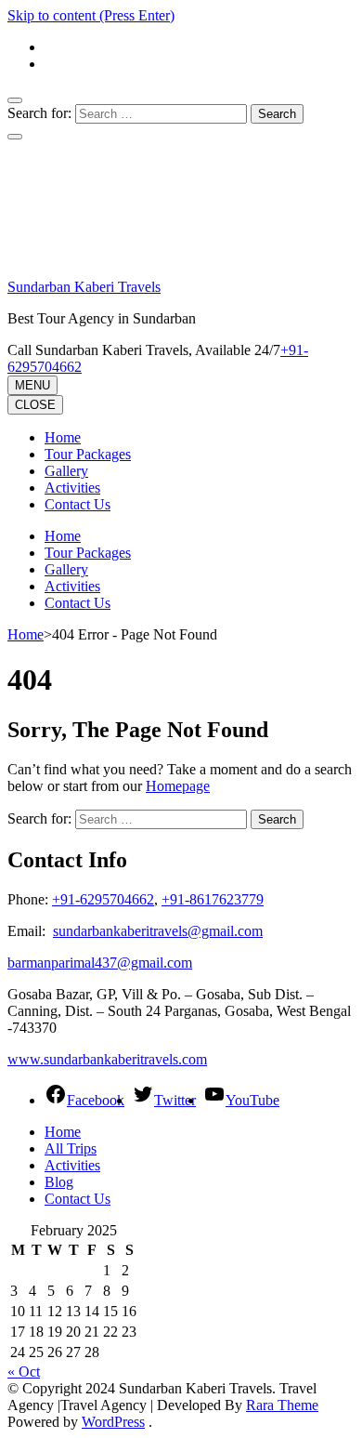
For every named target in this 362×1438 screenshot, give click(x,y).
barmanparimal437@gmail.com (99, 962)
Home (63, 437)
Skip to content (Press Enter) (91, 15)
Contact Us (77, 504)
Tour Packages (88, 454)
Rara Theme (282, 1405)
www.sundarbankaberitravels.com (107, 1059)
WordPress (113, 1422)
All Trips (71, 1148)
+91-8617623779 (213, 899)
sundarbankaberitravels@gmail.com (158, 931)
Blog (59, 1182)
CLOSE (35, 405)
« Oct (23, 1371)
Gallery (66, 471)
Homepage (178, 786)
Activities (72, 487)
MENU (32, 385)
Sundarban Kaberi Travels (84, 287)
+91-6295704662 (103, 899)
